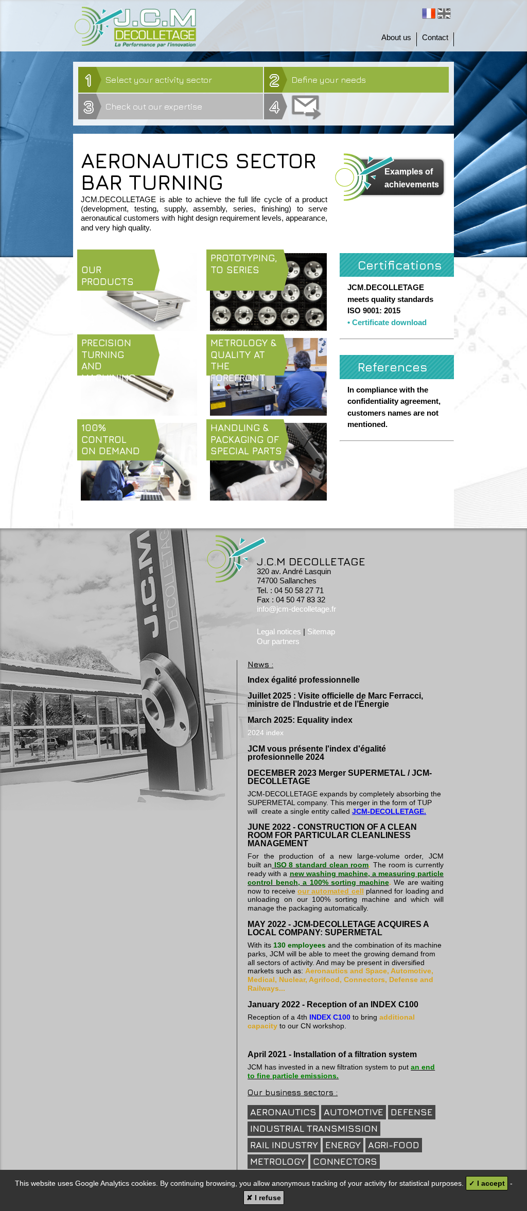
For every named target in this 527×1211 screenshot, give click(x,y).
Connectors (345, 1161)
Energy (343, 1144)
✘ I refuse (264, 1198)
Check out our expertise (143, 106)
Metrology (278, 1161)
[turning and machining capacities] (139, 412)
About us (396, 37)
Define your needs (318, 80)
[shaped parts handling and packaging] (268, 497)
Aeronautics (283, 1112)
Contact (435, 37)
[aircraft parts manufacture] (139, 327)
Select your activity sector (148, 80)
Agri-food (393, 1144)
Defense (412, 1112)
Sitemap (321, 631)
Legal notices (279, 631)
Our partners (278, 641)
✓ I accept (487, 1183)
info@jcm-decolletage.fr (296, 608)
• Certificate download (387, 322)
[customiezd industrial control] (139, 497)
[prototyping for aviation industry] (268, 327)
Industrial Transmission (314, 1128)
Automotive (353, 1112)
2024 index (266, 732)
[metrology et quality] (268, 412)
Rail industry (284, 1144)
